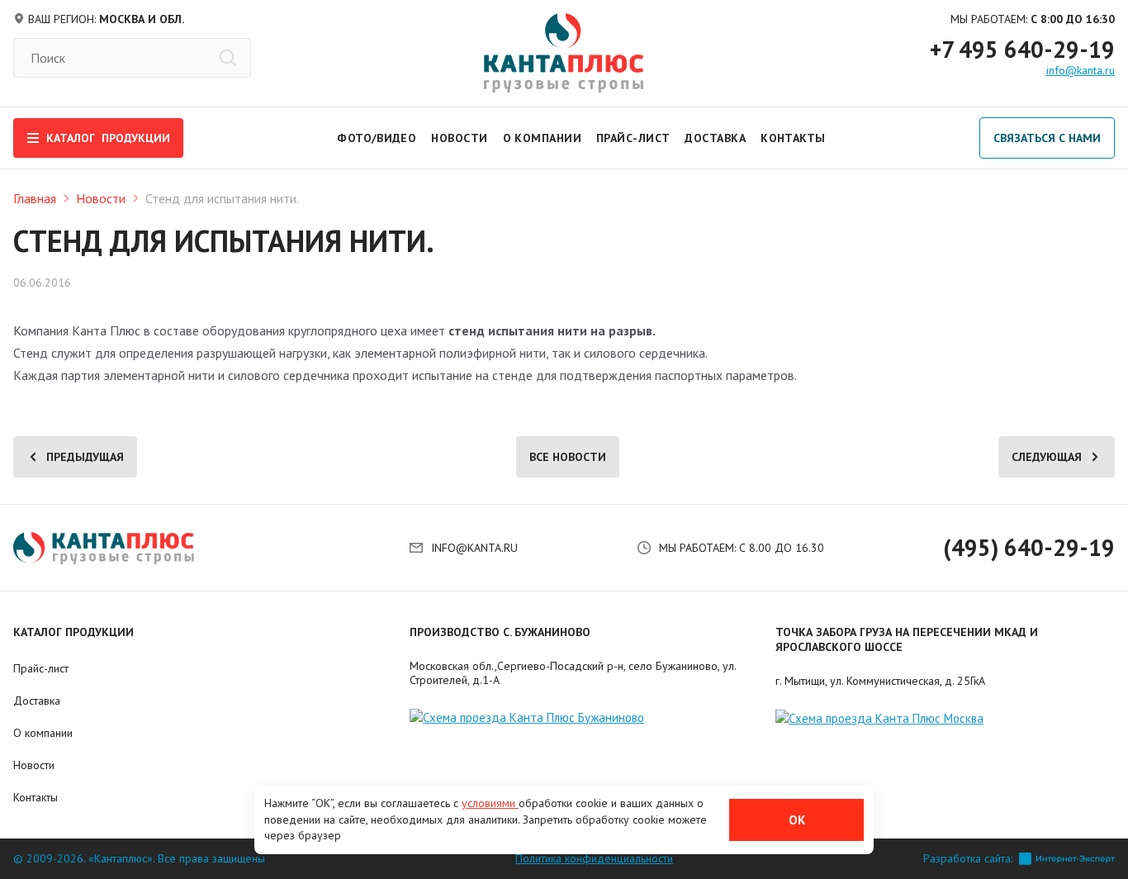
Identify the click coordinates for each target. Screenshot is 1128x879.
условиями (490, 803)
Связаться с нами (1047, 138)
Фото (354, 138)
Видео (396, 138)
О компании (542, 138)
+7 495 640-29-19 (1022, 49)
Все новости (567, 456)
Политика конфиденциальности (594, 859)
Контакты (793, 138)
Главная (34, 198)
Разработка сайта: (967, 859)
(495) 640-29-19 (1029, 547)
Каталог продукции (73, 632)
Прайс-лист (633, 138)
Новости (459, 138)
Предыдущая (85, 456)
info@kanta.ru (1080, 70)
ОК (797, 820)
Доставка (715, 138)
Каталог (108, 138)
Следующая (1047, 456)
